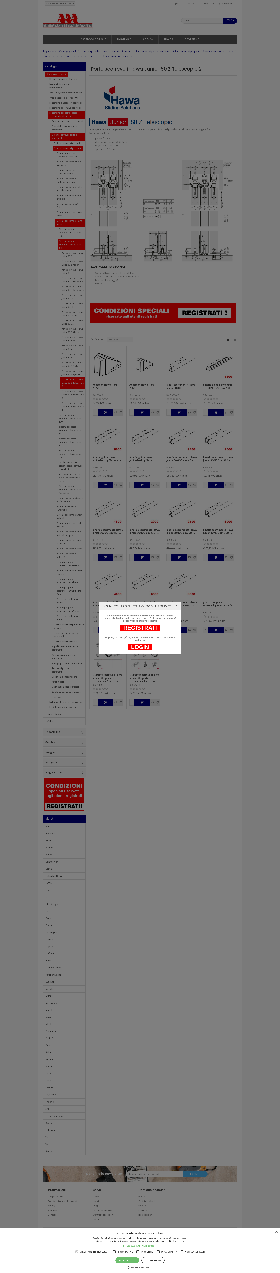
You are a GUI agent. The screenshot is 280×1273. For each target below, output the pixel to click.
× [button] (276, 1232)
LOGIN (140, 647)
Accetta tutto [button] (127, 1260)
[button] (140, 1246)
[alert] (140, 1250)
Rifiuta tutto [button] (153, 1260)
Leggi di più (178, 1241)
